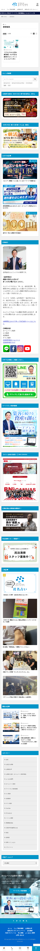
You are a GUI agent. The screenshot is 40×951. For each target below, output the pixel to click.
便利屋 (8, 837)
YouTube (8, 808)
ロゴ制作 (8, 793)
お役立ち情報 (33, 186)
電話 (12, 949)
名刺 (5, 85)
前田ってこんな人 (32, 213)
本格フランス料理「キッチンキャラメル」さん (16, 672)
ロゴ (9, 85)
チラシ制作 (9, 803)
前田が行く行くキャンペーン (32, 9)
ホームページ (7, 83)
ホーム (3, 9)
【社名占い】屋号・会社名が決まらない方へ (15, 595)
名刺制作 (8, 798)
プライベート (9, 847)
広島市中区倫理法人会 (12, 827)
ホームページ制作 (10, 784)
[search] (35, 79)
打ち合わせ (9, 813)
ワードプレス (29, 83)
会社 (7, 759)
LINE (28, 949)
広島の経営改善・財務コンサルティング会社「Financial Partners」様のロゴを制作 (29, 740)
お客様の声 (20, 9)
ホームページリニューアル (18, 83)
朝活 (7, 832)
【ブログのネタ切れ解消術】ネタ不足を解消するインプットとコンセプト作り (10, 55)
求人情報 (20, 933)
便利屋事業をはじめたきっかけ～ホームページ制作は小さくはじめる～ (20, 207)
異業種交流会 (9, 823)
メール (20, 949)
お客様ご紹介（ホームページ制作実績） (16, 774)
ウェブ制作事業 (11, 9)
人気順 (9, 33)
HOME (5, 16)
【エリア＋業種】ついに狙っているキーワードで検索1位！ (20, 181)
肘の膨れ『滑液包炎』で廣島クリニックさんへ (16, 647)
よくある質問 (9, 779)
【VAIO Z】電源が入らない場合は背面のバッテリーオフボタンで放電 (19, 621)
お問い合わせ (20, 935)
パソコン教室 (9, 818)
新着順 (4, 33)
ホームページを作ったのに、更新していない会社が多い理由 (28, 715)
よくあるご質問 (30, 933)
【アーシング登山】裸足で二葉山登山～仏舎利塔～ (17, 697)
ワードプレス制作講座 (12, 788)
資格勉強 (12, 16)
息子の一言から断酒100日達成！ (12, 233)
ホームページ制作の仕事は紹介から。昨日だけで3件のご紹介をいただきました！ (29, 727)
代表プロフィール (10, 933)
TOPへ (36, 949)
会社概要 (30, 930)
